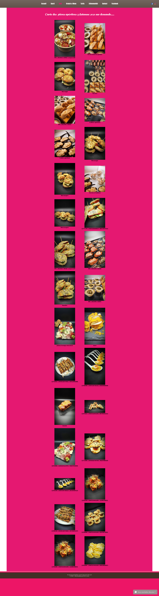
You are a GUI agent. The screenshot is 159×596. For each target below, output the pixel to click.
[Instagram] (155, 4)
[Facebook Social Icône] (152, 4)
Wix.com (89, 574)
